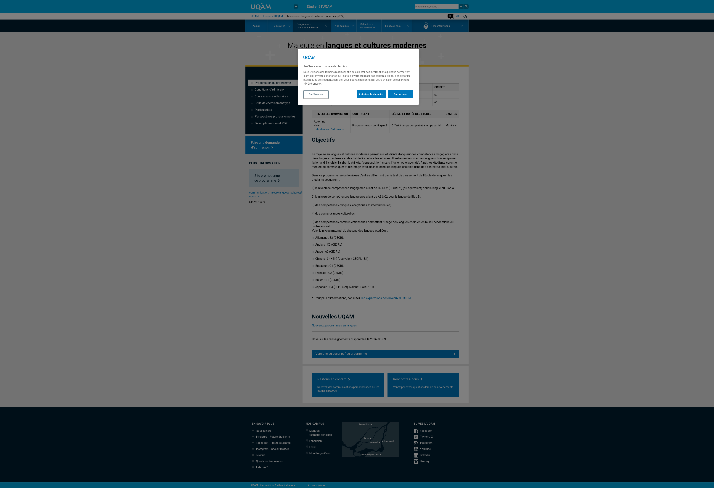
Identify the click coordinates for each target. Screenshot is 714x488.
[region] (358, 77)
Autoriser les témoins (371, 94)
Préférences (316, 94)
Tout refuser (401, 94)
